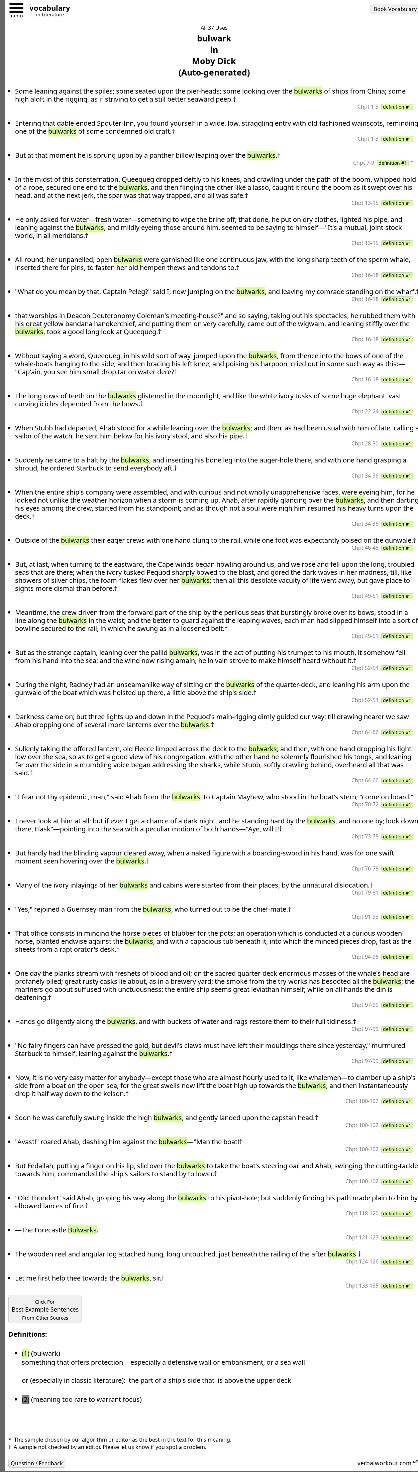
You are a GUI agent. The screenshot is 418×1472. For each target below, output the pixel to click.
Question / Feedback (36, 1463)
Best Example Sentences (45, 1309)
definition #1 (397, 107)
